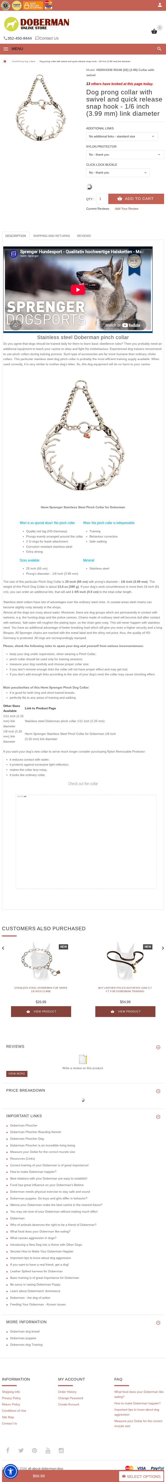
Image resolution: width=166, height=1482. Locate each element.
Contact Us (49, 38)
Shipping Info (11, 1391)
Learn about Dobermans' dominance (35, 1291)
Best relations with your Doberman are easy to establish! (48, 1178)
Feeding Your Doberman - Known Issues (38, 1304)
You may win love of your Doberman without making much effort (53, 1211)
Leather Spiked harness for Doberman (36, 1271)
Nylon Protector (101, 146)
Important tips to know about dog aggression (40, 1258)
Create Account (68, 1404)
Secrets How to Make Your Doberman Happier (41, 1251)
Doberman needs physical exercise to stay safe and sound (50, 1191)
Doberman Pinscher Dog (27, 1138)
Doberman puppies (23, 1338)
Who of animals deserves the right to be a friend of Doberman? (53, 1224)
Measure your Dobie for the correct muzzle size (42, 1152)
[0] (154, 33)
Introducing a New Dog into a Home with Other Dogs (46, 1244)
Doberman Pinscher (23, 1125)
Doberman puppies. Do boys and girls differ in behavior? (48, 1198)
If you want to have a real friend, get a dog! (39, 1264)
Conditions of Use (14, 1410)
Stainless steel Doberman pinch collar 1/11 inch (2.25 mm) (65, 721)
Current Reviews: (98, 208)
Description (15, 236)
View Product (45, 1011)
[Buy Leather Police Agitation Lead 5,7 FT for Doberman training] (125, 962)
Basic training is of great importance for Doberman (44, 1277)
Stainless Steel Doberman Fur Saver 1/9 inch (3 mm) (40, 989)
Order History (67, 1391)
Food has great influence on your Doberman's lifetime (47, 1185)
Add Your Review (126, 208)
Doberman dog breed (25, 1331)
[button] (158, 49)
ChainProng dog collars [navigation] (23, 61)
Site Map (8, 1417)
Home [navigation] (5, 61)
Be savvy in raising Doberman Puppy (35, 1284)
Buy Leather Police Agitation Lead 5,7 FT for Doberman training (125, 989)
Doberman (17, 1218)
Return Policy (11, 1404)
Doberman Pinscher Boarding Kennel (35, 1132)
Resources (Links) (22, 1158)
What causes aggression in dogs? (33, 1238)
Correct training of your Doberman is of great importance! (49, 1165)
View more (16, 1073)
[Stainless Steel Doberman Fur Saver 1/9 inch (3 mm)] (41, 962)
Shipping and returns (51, 236)
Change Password (70, 1398)
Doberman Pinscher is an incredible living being (42, 1145)
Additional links (100, 128)
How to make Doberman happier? (33, 1171)
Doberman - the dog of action (30, 1297)
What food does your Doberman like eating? (40, 1231)
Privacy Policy (11, 1398)
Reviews (84, 236)
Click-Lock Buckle (101, 164)
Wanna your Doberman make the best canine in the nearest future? (56, 1205)
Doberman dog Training (26, 1344)
